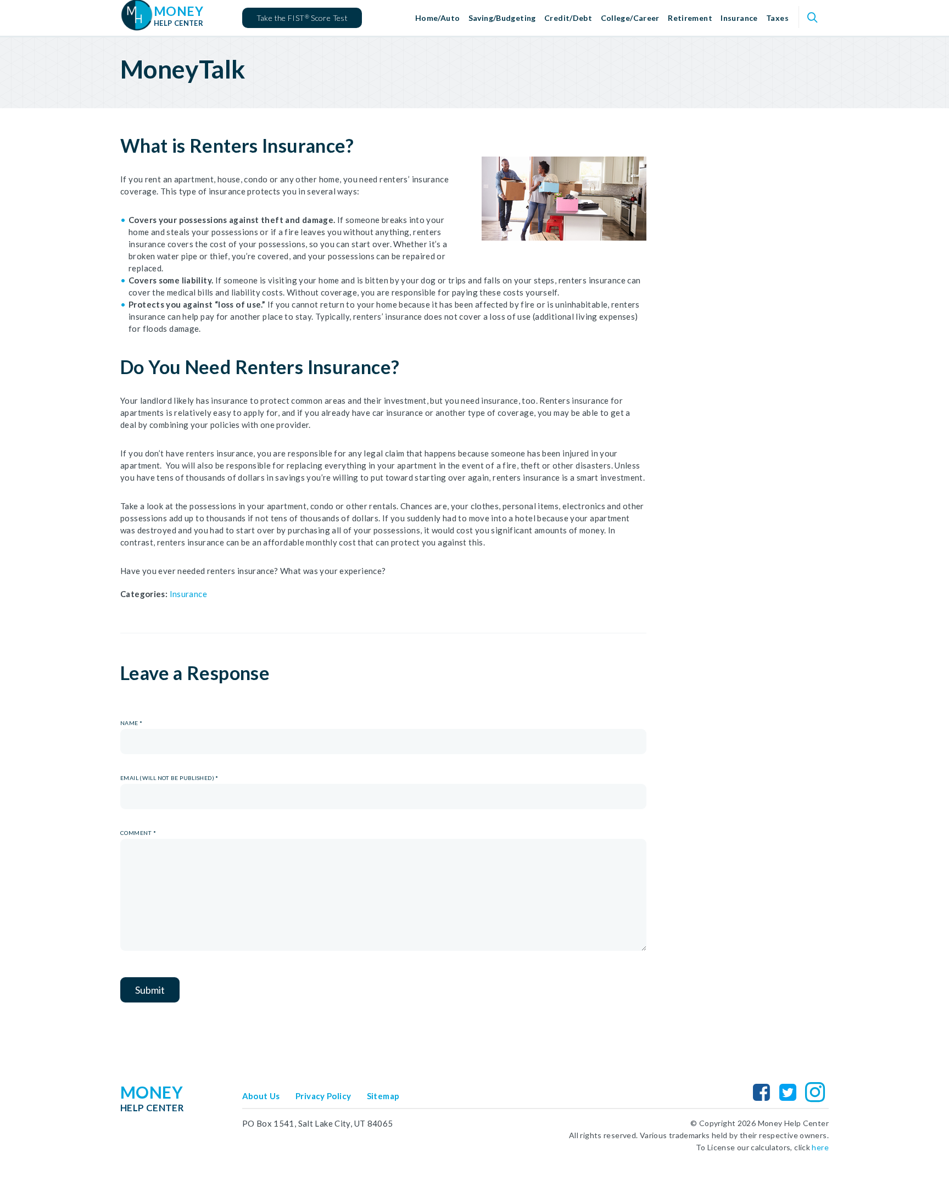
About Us (261, 1096)
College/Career (630, 18)
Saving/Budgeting (502, 18)
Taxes (777, 18)
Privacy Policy (323, 1096)
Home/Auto (437, 18)
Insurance (739, 18)
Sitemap (383, 1096)
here (820, 1147)
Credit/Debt (568, 18)
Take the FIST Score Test (302, 18)
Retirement (690, 18)
